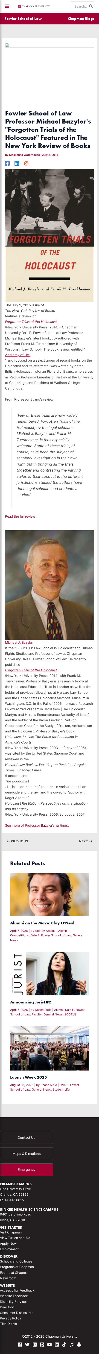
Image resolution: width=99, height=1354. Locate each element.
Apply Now (8, 1243)
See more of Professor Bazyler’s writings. (37, 825)
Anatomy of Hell (17, 355)
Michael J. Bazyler (19, 642)
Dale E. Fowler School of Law (51, 935)
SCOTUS (70, 1014)
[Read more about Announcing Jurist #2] (49, 973)
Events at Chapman (14, 1272)
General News (53, 1014)
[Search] (91, 6)
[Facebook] (7, 163)
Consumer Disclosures (16, 1313)
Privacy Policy (10, 1318)
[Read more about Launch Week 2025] (49, 1048)
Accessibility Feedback (17, 1290)
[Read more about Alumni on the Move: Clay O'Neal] (49, 894)
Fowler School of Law (23, 18)
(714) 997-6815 (12, 1200)
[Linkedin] (17, 163)
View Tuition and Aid (15, 1238)
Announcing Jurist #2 (30, 1002)
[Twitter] (27, 1344)
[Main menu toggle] (7, 6)
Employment (9, 1249)
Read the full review (20, 516)
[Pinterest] (42, 1344)
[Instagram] (26, 163)
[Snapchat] (79, 1344)
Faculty (37, 1014)
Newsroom (8, 1278)
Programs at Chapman (17, 1267)
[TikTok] (64, 1344)
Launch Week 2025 (28, 1077)
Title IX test (8, 1324)
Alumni (62, 930)
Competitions (19, 935)
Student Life (61, 1089)
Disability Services (13, 1302)
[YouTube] (49, 1344)
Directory (7, 1307)
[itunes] (71, 1344)
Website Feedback (14, 1296)
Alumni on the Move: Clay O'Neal (42, 923)
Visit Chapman (11, 1232)
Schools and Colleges (16, 1261)
